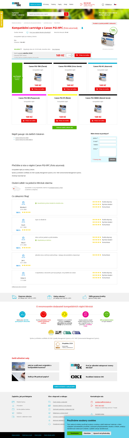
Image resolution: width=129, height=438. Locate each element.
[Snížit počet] (72, 56)
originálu (20, 53)
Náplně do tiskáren (35, 4)
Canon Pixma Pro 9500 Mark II (24, 139)
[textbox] (45, 14)
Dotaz (95, 149)
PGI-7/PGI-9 (57, 23)
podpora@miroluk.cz (103, 402)
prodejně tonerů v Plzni (56, 187)
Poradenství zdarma (58, 424)
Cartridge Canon (48, 23)
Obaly (65, 4)
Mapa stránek (16, 435)
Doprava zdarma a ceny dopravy (62, 405)
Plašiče (71, 4)
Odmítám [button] (87, 433)
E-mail (95, 141)
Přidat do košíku (84, 55)
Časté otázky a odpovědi (60, 402)
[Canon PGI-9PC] (108, 48)
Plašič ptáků (38, 435)
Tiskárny (53, 4)
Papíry (60, 4)
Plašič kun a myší (27, 435)
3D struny (46, 4)
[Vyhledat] (66, 14)
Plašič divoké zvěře (49, 435)
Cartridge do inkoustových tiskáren (32, 23)
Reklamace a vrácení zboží (60, 413)
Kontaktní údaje (99, 414)
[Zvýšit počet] (72, 54)
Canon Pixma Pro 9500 (21, 138)
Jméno (95, 138)
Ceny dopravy (56, 49)
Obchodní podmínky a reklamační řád (63, 409)
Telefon (95, 145)
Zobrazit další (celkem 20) (64, 127)
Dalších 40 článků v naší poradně (64, 386)
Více (15, 40)
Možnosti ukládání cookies (60, 420)
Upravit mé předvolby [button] (101, 433)
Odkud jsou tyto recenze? (19, 287)
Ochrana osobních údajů (60, 417)
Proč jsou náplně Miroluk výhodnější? (40, 32)
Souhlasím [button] (75, 433)
